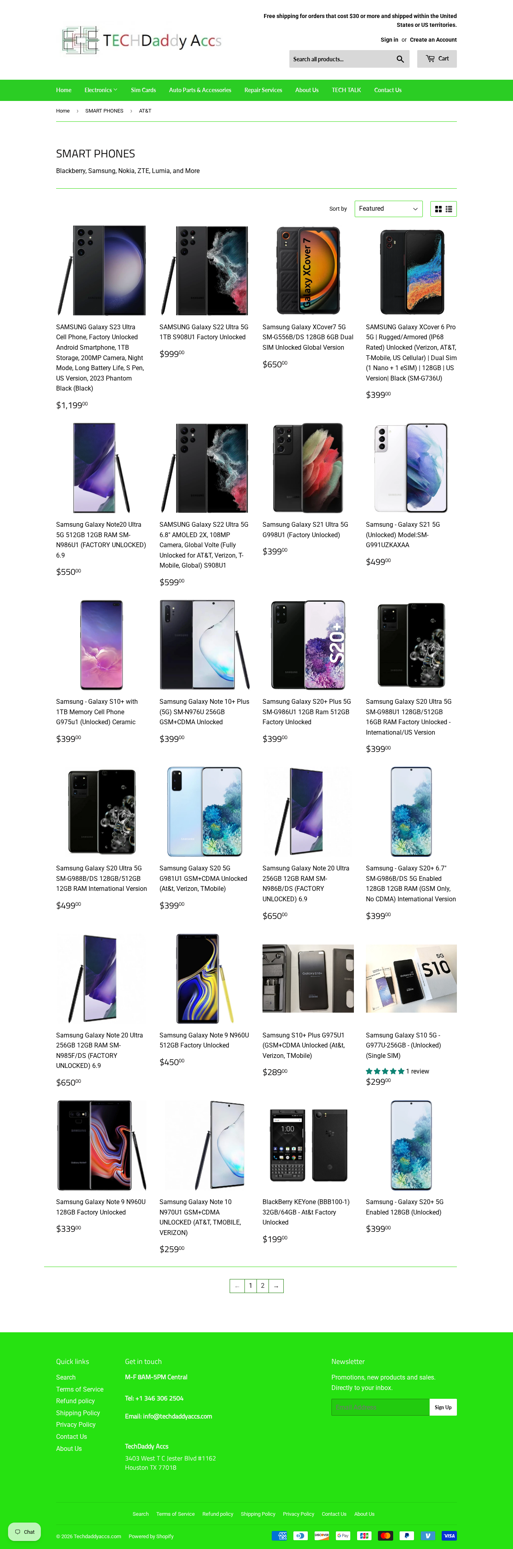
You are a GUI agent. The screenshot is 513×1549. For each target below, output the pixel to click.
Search (66, 1377)
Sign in (389, 39)
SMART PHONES (104, 111)
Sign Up (443, 1407)
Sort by (338, 208)
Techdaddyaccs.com (97, 1536)
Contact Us (388, 90)
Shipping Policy (78, 1413)
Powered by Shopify (151, 1536)
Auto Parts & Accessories (200, 90)
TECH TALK (346, 90)
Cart (443, 58)
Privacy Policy (76, 1424)
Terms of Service (79, 1389)
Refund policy (75, 1401)
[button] (386, 1071)
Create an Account (433, 39)
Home (63, 90)
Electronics (99, 90)
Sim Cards (143, 90)
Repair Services (263, 90)
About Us (307, 90)
